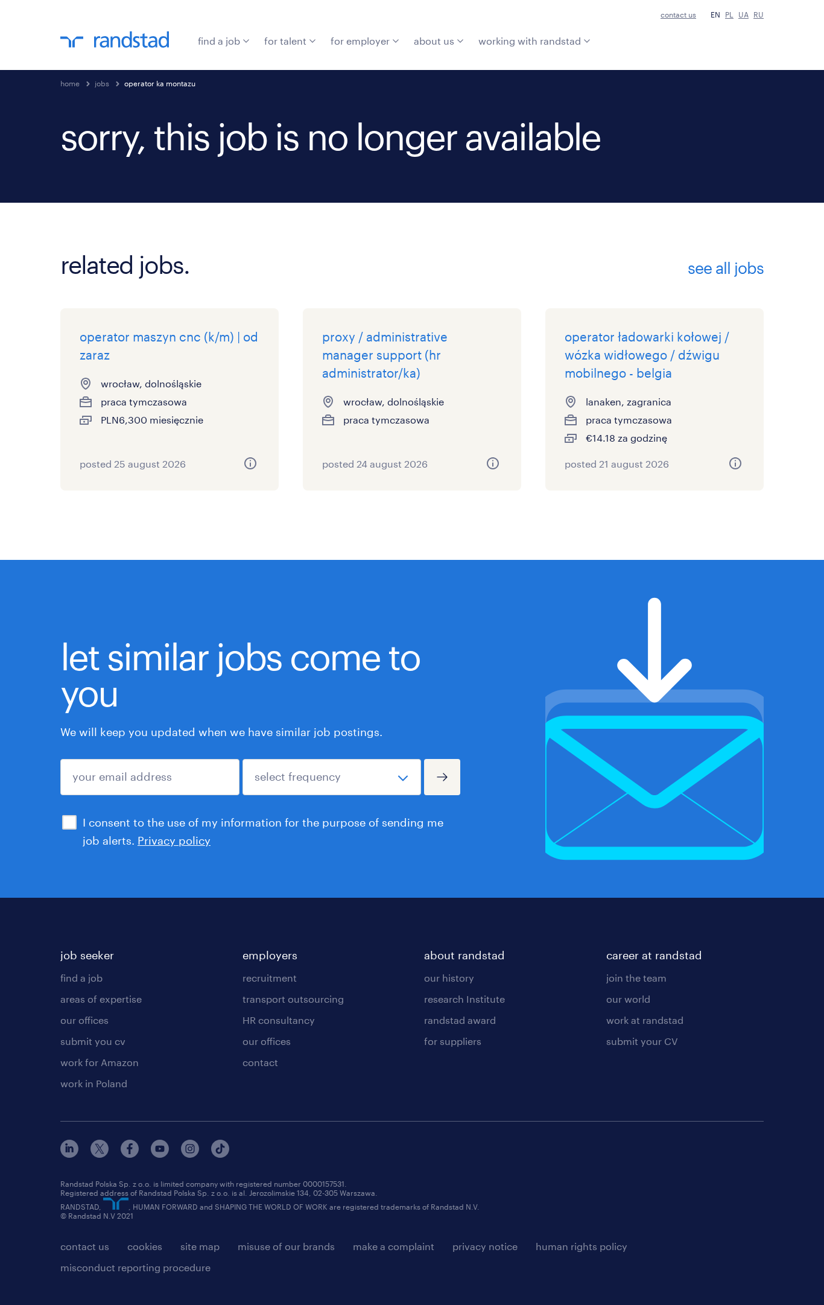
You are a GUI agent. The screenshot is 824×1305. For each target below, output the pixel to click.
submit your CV (642, 1041)
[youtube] (160, 1154)
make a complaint (393, 1246)
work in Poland (93, 1083)
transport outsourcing (293, 999)
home (70, 83)
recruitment (269, 977)
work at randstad (644, 1020)
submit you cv (92, 1041)
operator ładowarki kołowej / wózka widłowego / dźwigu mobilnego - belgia (647, 354)
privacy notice (485, 1246)
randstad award (460, 1020)
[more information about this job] (250, 463)
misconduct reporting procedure (135, 1267)
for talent (285, 40)
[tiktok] (220, 1154)
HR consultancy (278, 1020)
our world (628, 999)
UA (743, 14)
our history (449, 977)
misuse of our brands (286, 1246)
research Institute (464, 999)
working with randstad (529, 40)
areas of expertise (101, 999)
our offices (84, 1020)
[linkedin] (69, 1154)
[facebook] (130, 1154)
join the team (636, 977)
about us (434, 40)
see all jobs (726, 268)
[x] (99, 1154)
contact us (678, 14)
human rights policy (581, 1246)
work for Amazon (99, 1062)
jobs (102, 83)
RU (758, 14)
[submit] (442, 777)
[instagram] (190, 1154)
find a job (219, 40)
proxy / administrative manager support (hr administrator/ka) (385, 354)
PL (729, 14)
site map (200, 1246)
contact (260, 1062)
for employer (360, 40)
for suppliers (452, 1041)
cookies (144, 1246)
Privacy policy (174, 840)
